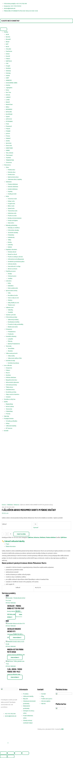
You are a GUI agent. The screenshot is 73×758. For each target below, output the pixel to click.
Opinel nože (11, 208)
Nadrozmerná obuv (13, 177)
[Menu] (3, 29)
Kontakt (6, 430)
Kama (7, 90)
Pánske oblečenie (13, 184)
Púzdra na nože (12, 215)
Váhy (9, 293)
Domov (4, 504)
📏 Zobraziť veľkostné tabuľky (13, 541)
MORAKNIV (9, 109)
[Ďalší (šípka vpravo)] (10, 756)
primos (8, 133)
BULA (7, 46)
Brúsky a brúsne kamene (14, 218)
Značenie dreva (10, 389)
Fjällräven (30, 537)
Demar (8, 53)
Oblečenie (9, 181)
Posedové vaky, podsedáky (15, 324)
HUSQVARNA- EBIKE (11, 82)
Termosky (8, 346)
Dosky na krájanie (13, 220)
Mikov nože (11, 206)
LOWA (8, 99)
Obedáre (10, 351)
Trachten (8, 157)
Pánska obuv (11, 169)
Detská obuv (11, 174)
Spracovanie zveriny (11, 290)
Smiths (8, 141)
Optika (6, 401)
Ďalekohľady (9, 404)
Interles (8, 85)
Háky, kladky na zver (13, 302)
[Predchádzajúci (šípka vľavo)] (3, 756)
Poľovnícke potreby (11, 317)
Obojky (10, 273)
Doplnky (10, 191)
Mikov (7, 107)
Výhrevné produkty (13, 319)
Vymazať (35, 527)
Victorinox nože (12, 198)
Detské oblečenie (12, 189)
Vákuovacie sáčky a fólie (15, 358)
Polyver (8, 128)
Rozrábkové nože (13, 295)
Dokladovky (11, 237)
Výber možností (14, 616)
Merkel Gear (9, 104)
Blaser (7, 41)
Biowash (8, 39)
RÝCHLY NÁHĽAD (11, 603)
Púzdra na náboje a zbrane (15, 256)
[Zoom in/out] (3, 753)
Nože (7, 196)
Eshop (7, 423)
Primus (8, 136)
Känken (10, 247)
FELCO (8, 372)
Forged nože (11, 203)
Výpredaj (6, 416)
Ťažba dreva (9, 387)
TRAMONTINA (10, 160)
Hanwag (8, 73)
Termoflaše (11, 348)
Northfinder (9, 114)
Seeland (8, 138)
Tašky (9, 239)
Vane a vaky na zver (13, 298)
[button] (8, 743)
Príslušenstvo (12, 331)
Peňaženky (11, 235)
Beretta (8, 37)
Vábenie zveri (9, 307)
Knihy (9, 283)
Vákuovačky (11, 356)
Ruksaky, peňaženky (11, 225)
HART (7, 78)
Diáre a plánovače (13, 288)
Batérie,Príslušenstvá (14, 343)
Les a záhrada (8, 365)
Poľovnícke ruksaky (13, 230)
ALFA (7, 34)
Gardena (8, 68)
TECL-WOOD (9, 153)
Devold (8, 56)
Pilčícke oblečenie (11, 377)
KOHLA (8, 95)
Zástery (10, 300)
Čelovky (10, 341)
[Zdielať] (18, 753)
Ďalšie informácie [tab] (10, 546)
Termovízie (9, 409)
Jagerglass (9, 87)
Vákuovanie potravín (11, 353)
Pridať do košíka (21, 534)
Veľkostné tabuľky (11, 425)
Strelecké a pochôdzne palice (16, 261)
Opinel (8, 116)
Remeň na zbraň (12, 254)
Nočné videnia (10, 406)
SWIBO (8, 150)
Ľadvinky (10, 244)
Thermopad (9, 155)
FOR (7, 63)
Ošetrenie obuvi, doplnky (15, 179)
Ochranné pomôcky (11, 385)
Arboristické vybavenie (12, 382)
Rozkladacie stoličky (13, 322)
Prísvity (8, 413)
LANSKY (8, 97)
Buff (7, 44)
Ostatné (8, 397)
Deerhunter (9, 51)
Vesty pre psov (12, 276)
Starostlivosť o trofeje (14, 266)
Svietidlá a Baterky (11, 336)
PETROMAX (9, 121)
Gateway (8, 70)
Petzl (7, 124)
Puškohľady (9, 411)
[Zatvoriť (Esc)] (25, 753)
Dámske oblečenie (13, 186)
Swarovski (9, 145)
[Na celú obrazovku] (10, 753)
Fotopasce (9, 329)
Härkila (8, 75)
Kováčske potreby (11, 392)
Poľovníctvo (7, 165)
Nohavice (16, 504)
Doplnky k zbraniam (11, 249)
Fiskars (8, 58)
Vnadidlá (10, 312)
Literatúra (8, 281)
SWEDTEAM (9, 148)
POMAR (8, 131)
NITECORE (9, 111)
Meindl (8, 102)
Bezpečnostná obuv (11, 380)
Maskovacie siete (13, 327)
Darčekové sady (10, 360)
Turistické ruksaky (13, 232)
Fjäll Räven (9, 61)
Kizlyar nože (11, 201)
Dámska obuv (11, 172)
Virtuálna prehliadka (11, 421)
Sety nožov (11, 223)
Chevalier (8, 49)
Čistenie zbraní (12, 252)
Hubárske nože (12, 213)
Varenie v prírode (11, 314)
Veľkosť (4, 524)
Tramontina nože (12, 210)
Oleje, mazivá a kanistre (12, 394)
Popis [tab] (7, 544)
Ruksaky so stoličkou (14, 227)
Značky (6, 32)
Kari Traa (8, 92)
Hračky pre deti (12, 194)
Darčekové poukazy (13, 363)
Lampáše (10, 339)
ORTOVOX (9, 119)
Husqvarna (9, 368)
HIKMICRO (9, 80)
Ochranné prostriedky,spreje (16, 259)
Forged (8, 66)
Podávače (10, 334)
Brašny (10, 242)
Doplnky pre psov (11, 271)
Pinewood (9, 126)
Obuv (7, 167)
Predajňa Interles (8, 418)
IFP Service (9, 428)
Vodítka (10, 278)
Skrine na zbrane (12, 268)
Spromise (8, 143)
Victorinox (9, 162)
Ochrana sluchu (12, 264)
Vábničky (10, 310)
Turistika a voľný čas (9, 399)
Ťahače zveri (11, 305)
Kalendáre (10, 285)
